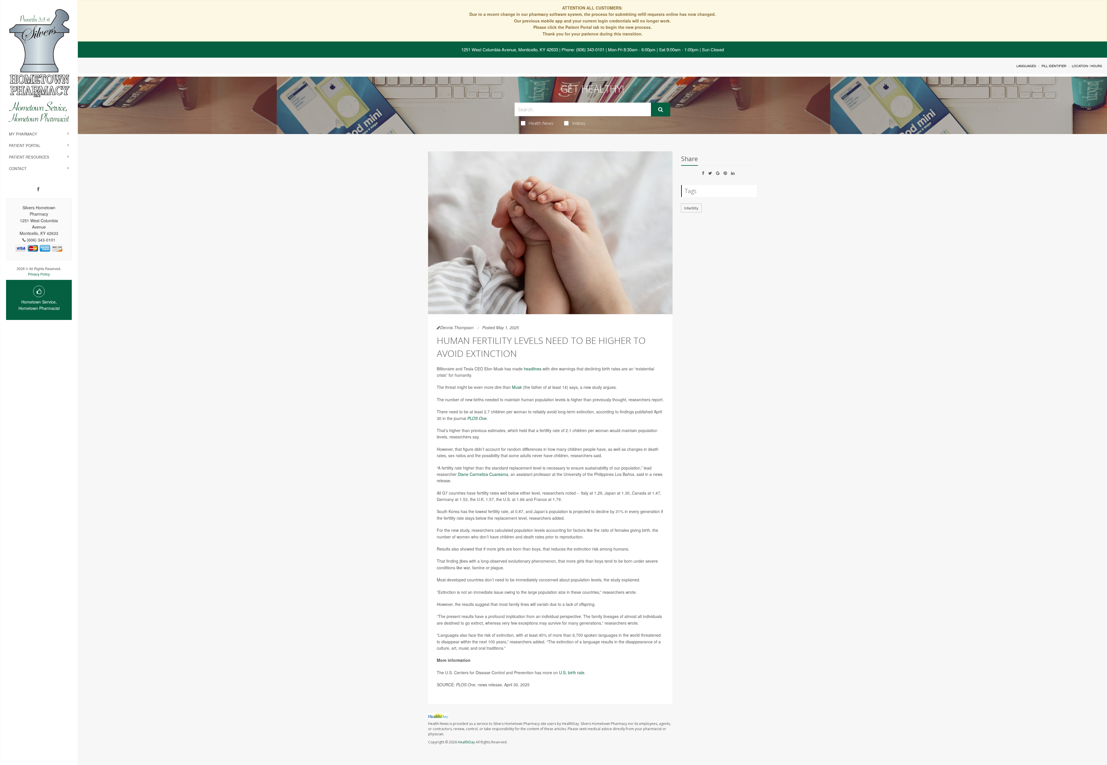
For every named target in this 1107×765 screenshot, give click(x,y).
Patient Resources (29, 157)
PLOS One (477, 418)
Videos (578, 123)
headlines (532, 369)
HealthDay (466, 742)
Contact (18, 168)
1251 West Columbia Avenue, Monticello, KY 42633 (509, 49)
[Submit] (660, 109)
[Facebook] (38, 189)
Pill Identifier (1054, 65)
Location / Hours (1087, 65)
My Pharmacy (23, 134)
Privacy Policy (39, 274)
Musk (517, 387)
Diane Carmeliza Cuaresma (483, 474)
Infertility (691, 208)
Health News (541, 123)
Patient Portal (24, 145)
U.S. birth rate (571, 672)
